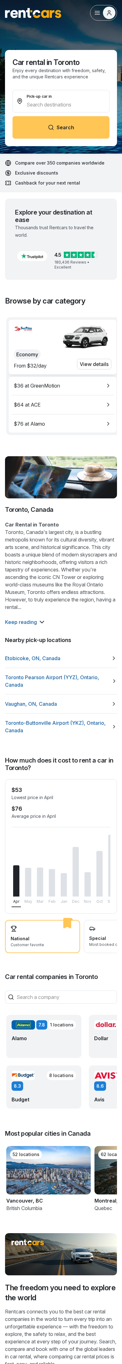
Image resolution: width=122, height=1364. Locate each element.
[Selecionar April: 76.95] (16, 881)
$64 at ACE (27, 405)
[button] (32, 256)
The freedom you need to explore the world (60, 1292)
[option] (62, 385)
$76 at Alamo (29, 424)
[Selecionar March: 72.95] (40, 882)
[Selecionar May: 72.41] (28, 882)
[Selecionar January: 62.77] (64, 885)
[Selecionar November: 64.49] (87, 884)
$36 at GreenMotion (37, 386)
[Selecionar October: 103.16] (99, 874)
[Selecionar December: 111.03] (76, 872)
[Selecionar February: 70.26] (52, 883)
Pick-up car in (39, 96)
